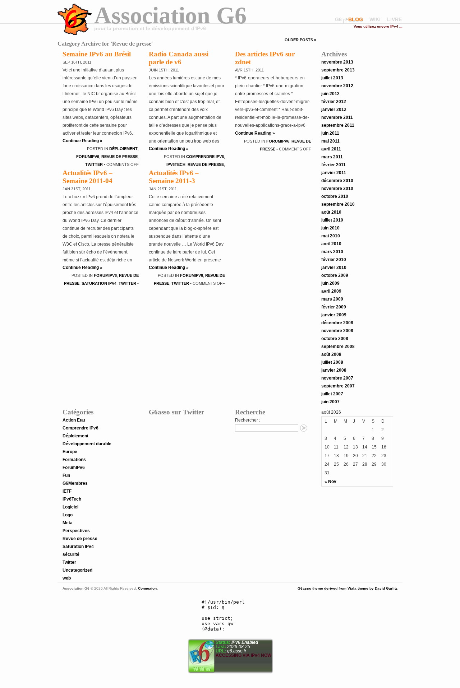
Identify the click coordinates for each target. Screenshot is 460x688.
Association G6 (170, 15)
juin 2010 (330, 228)
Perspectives (76, 530)
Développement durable (87, 443)
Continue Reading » (82, 140)
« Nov (330, 481)
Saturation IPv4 (99, 283)
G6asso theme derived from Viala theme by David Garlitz (347, 588)
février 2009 (333, 307)
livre (394, 19)
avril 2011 (331, 149)
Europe (70, 451)
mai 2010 (330, 235)
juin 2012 (330, 93)
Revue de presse (119, 156)
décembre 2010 (337, 180)
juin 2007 (330, 401)
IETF (67, 491)
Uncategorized (77, 570)
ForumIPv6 (87, 156)
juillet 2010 (332, 220)
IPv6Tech (175, 164)
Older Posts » (300, 40)
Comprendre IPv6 (205, 156)
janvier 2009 (333, 314)
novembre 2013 (337, 62)
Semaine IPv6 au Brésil (97, 54)
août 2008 (331, 354)
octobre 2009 (334, 275)
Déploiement (123, 149)
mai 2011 (330, 141)
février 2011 (333, 164)
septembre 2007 (338, 386)
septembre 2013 (338, 70)
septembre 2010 (338, 204)
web (67, 578)
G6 (338, 19)
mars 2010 (332, 251)
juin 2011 (330, 133)
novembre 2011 (337, 117)
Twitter (94, 164)
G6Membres (75, 483)
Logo (68, 514)
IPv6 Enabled (244, 642)
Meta (68, 522)
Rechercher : (247, 420)
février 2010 (333, 259)
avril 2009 (331, 291)
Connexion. (147, 588)
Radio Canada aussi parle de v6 (178, 58)
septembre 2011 (337, 125)
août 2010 (331, 212)
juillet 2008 (332, 362)
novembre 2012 (337, 85)
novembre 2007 (337, 378)
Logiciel (70, 507)
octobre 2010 (334, 196)
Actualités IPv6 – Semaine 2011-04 (87, 177)
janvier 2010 (333, 267)
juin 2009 (330, 283)
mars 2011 (332, 156)
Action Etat (74, 420)
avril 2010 (331, 243)
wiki (375, 19)
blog (355, 19)
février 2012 (333, 101)
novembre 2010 (337, 188)
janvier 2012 (333, 109)
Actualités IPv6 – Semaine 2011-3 (174, 177)
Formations (74, 459)
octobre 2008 (334, 338)
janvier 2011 (333, 172)
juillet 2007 (332, 393)
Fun (66, 475)
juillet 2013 (332, 77)
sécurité (71, 554)
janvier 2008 (333, 370)
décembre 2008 (337, 322)
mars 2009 (332, 299)
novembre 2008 (337, 330)
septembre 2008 (338, 346)
